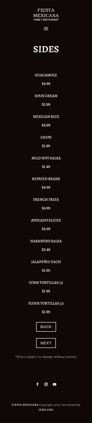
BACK (46, 327)
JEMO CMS (46, 409)
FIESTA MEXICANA (25, 405)
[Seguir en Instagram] (46, 384)
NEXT (46, 343)
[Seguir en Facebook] (37, 384)
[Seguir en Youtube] (54, 384)
